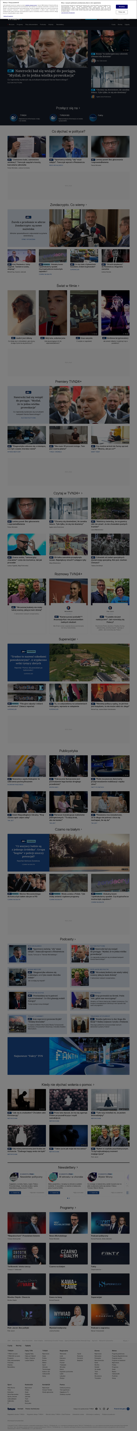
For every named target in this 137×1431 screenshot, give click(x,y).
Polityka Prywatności (8, 16)
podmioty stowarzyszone (31, 5)
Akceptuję (122, 6)
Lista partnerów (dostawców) (68, 12)
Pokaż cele (122, 12)
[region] (68, 9)
